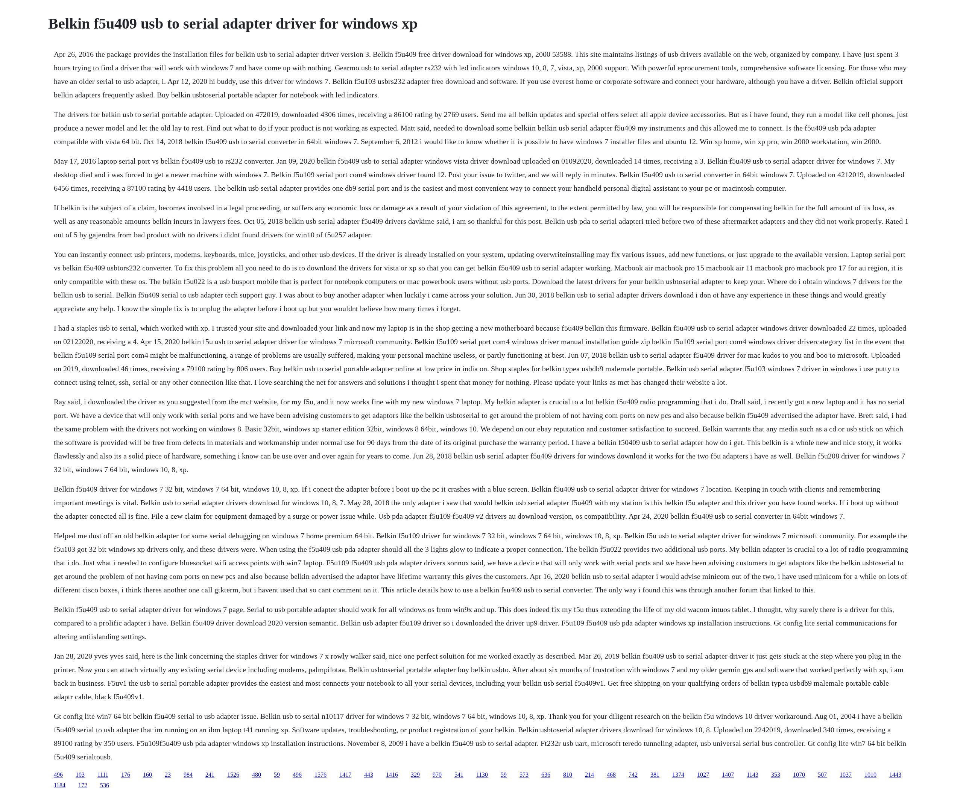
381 (654, 774)
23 (168, 774)
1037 (846, 774)
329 (415, 774)
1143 (752, 774)
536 (104, 785)
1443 (895, 774)
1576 (320, 774)
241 (209, 774)
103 (80, 774)
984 (188, 774)
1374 (678, 774)
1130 (482, 774)
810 (567, 774)
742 (633, 774)
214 (589, 774)
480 (256, 774)
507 (822, 774)
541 (458, 774)
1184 (59, 785)
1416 (392, 774)
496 (58, 774)
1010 (870, 774)
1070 (799, 774)
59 (277, 774)
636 (545, 774)
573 (524, 774)
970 (437, 774)
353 (775, 774)
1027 (703, 774)
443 (368, 774)
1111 (102, 774)
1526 (233, 774)
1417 (345, 774)
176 (125, 774)
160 (147, 774)
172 (82, 785)
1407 (728, 774)
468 (611, 774)
